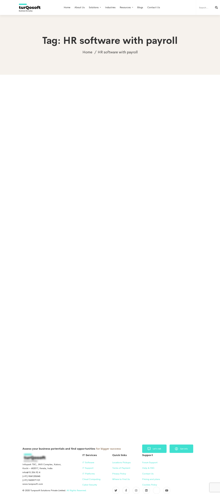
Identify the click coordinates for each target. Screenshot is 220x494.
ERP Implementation (182, 331)
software (153, 407)
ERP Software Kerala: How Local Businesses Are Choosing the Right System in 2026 (173, 171)
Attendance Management (38, 166)
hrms (151, 356)
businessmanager (156, 311)
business (182, 299)
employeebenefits (172, 324)
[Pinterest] (156, 490)
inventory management (177, 362)
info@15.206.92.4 (31, 472)
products (173, 394)
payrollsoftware (156, 394)
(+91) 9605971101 (31, 480)
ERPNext (153, 337)
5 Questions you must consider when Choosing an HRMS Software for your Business (76, 183)
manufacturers (155, 369)
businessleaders (156, 305)
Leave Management (73, 166)
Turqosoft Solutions (158, 426)
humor (173, 356)
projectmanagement (158, 401)
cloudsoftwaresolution (159, 318)
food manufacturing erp (159, 350)
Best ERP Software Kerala (161, 299)
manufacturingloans (183, 381)
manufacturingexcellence (160, 375)
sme (184, 401)
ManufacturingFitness (158, 381)
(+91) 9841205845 (31, 476)
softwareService (170, 407)
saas (175, 401)
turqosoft (168, 420)
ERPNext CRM (169, 337)
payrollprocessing (181, 388)
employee (153, 324)
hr (176, 350)
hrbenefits (188, 350)
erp (165, 331)
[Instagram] (136, 490)
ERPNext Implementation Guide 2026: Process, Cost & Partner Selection (172, 152)
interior (184, 356)
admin (31, 201)
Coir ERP (179, 318)
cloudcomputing (177, 311)
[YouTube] (166, 490)
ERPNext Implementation (160, 343)
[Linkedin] (146, 490)
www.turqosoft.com (32, 483)
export (181, 343)
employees (154, 331)
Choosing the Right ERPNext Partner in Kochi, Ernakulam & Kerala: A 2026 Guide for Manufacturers (170, 211)
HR (57, 166)
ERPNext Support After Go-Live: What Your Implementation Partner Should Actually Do (174, 133)
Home (87, 52)
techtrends (154, 420)
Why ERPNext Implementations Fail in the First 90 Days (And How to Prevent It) (174, 190)
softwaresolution (156, 413)
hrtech (161, 356)
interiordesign (155, 362)
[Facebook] (126, 490)
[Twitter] (115, 490)
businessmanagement (178, 305)
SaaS (89, 166)
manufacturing (173, 369)
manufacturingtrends (158, 388)
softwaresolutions (178, 413)
